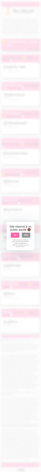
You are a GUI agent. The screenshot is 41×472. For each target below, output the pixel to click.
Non (26, 235)
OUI (15, 235)
